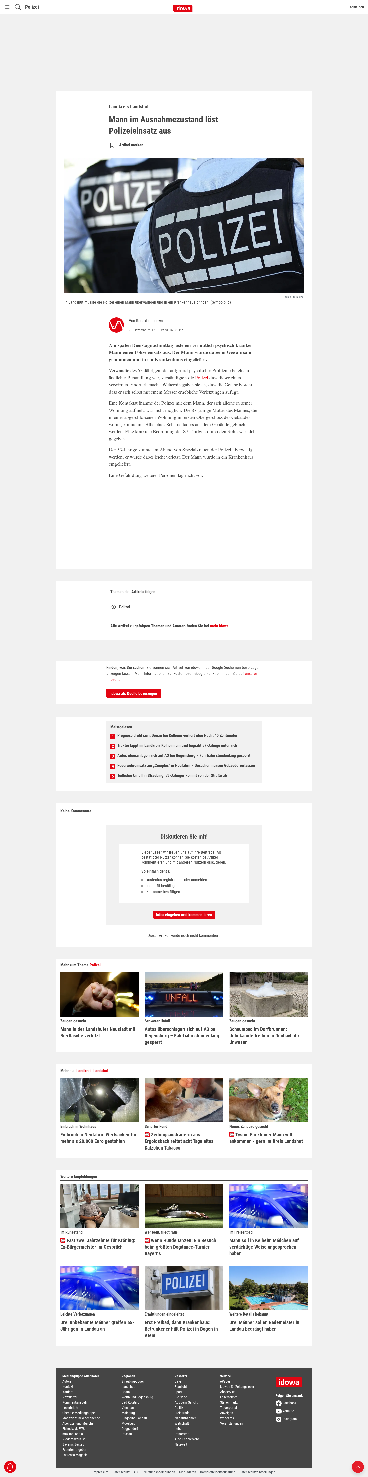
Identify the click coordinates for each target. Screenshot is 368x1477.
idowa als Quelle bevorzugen (134, 693)
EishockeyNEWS (73, 1429)
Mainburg (128, 1413)
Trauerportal (228, 1408)
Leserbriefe (70, 1408)
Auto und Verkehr (187, 1439)
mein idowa (219, 626)
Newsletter (69, 1397)
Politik (179, 1408)
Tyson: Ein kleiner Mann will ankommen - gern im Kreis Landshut (266, 1138)
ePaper (225, 1381)
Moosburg (129, 1423)
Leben (179, 1429)
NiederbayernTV (73, 1439)
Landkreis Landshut (92, 1070)
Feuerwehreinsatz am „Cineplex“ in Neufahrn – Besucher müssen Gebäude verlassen (186, 765)
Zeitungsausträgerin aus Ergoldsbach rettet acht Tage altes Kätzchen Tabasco (179, 1141)
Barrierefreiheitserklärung (217, 1472)
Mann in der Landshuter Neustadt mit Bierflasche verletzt (97, 1032)
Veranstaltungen (231, 1423)
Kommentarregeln (75, 1402)
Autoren (67, 1381)
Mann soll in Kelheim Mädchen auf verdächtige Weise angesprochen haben (264, 1246)
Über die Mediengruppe (78, 1413)
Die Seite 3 (182, 1397)
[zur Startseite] (291, 1380)
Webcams (227, 1418)
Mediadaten (187, 1472)
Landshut (128, 1387)
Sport (178, 1392)
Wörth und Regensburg (137, 1397)
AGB (137, 1472)
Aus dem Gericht (186, 1402)
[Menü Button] (7, 7)
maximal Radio (72, 1434)
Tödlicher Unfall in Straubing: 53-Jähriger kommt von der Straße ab (172, 775)
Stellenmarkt (229, 1402)
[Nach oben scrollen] (358, 1466)
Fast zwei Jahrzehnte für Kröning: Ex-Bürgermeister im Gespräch (97, 1243)
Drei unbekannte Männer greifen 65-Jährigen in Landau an (97, 1325)
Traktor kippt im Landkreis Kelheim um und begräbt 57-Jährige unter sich (177, 745)
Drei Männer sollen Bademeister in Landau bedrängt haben (264, 1325)
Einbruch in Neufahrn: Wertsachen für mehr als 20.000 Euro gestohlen (98, 1138)
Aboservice (227, 1392)
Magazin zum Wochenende (81, 1418)
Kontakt (67, 1387)
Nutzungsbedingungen (159, 1472)
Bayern (180, 1381)
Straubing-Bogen (133, 1381)
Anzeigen (226, 1413)
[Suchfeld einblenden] (18, 7)
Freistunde (182, 1413)
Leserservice (229, 1397)
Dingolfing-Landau (134, 1418)
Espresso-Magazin (75, 1455)
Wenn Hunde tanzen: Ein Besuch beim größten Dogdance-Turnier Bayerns (180, 1246)
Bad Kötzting (130, 1402)
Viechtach (128, 1408)
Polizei (32, 7)
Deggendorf (130, 1429)
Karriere (67, 1392)
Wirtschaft (182, 1423)
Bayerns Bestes (73, 1444)
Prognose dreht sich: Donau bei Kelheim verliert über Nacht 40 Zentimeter (177, 735)
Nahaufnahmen (186, 1418)
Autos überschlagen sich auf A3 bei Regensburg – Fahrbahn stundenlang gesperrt (183, 755)
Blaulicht (181, 1387)
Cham (126, 1392)
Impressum (100, 1472)
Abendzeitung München (78, 1423)
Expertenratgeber (74, 1450)
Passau (127, 1434)
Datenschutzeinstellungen (257, 1472)
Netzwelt (181, 1444)
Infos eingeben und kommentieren (184, 914)
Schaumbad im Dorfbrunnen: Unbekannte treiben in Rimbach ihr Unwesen (264, 1035)
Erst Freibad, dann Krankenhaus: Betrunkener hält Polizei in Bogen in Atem (181, 1328)
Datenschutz (121, 1472)
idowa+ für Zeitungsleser (237, 1387)
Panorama (182, 1434)
